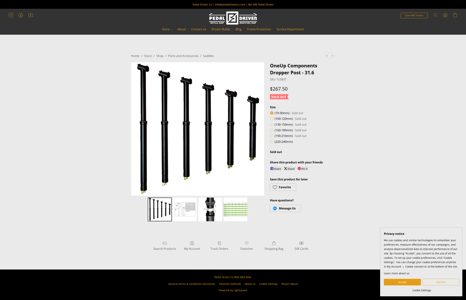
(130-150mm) (291, 125)
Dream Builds (221, 29)
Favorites (246, 249)
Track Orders (219, 249)
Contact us (198, 29)
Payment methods (230, 284)
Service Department (290, 29)
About (181, 29)
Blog (239, 29)
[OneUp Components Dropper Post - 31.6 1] (185, 209)
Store (166, 29)
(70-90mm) (289, 113)
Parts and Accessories (183, 56)
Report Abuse (289, 284)
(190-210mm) (291, 136)
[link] (421, 289)
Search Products (164, 249)
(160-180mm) (291, 130)
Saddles (208, 56)
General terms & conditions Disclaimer (191, 284)
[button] (233, 18)
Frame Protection (259, 29)
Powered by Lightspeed (233, 290)
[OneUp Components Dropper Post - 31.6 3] (235, 209)
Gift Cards (301, 249)
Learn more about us (396, 273)
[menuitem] (327, 55)
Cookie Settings (268, 284)
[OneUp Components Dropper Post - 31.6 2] (210, 209)
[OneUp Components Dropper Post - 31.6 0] (159, 209)
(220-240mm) (284, 142)
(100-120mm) (291, 119)
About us (250, 284)
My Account (192, 249)
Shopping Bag (273, 249)
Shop (159, 56)
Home (135, 56)
